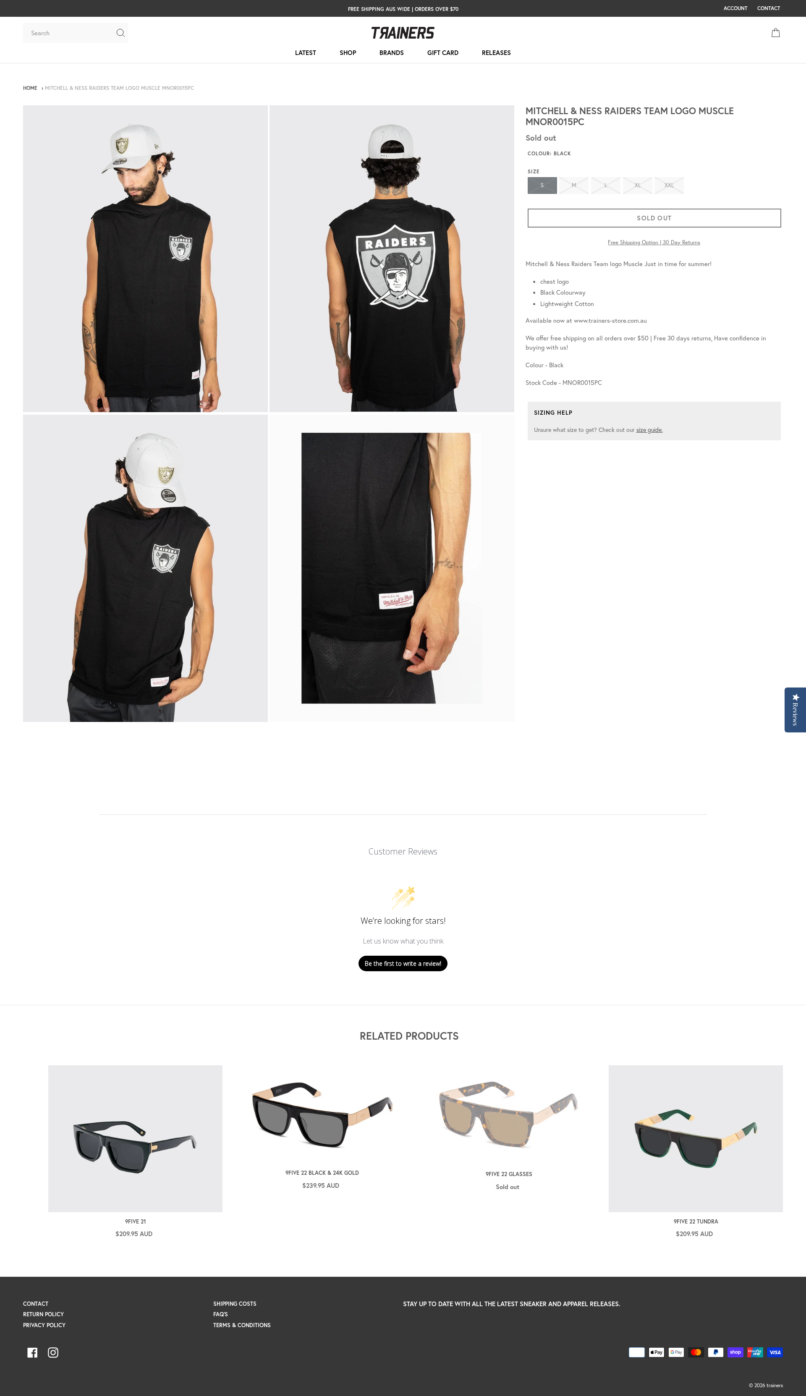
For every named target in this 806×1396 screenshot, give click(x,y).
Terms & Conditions (242, 1325)
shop (348, 52)
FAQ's (220, 1314)
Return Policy (43, 1314)
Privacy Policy (44, 1325)
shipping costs (234, 1303)
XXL (669, 185)
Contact (35, 1303)
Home (30, 88)
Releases (496, 52)
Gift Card (442, 52)
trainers (775, 1385)
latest (305, 52)
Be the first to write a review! (403, 963)
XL (638, 185)
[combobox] (69, 33)
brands (391, 52)
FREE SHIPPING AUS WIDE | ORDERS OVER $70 (403, 8)
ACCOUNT (735, 8)
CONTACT (768, 8)
